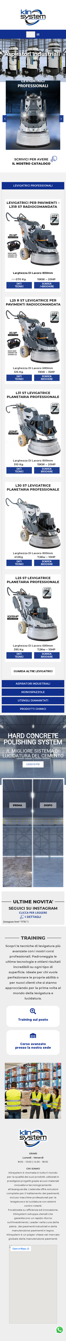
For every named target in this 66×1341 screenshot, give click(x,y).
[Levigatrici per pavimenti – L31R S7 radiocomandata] (33, 264)
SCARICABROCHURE (47, 377)
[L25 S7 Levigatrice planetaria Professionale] (33, 639)
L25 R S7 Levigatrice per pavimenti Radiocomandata (33, 302)
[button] (61, 118)
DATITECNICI (19, 377)
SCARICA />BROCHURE (47, 285)
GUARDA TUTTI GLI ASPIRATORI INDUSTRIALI (35, 60)
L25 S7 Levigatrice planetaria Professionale (33, 580)
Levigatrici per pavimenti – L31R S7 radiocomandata (33, 205)
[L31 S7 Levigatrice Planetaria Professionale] (33, 454)
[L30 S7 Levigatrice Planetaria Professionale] (33, 547)
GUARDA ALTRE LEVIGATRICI (33, 671)
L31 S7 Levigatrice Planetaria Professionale (33, 395)
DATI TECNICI (19, 285)
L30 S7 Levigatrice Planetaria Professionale (33, 487)
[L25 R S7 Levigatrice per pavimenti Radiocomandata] (33, 361)
